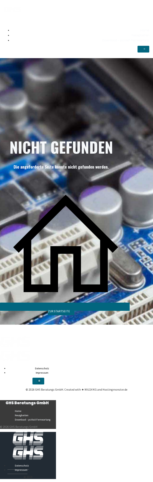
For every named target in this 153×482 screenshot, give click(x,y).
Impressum (42, 372)
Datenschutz (42, 368)
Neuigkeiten (140, 35)
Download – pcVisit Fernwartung (125, 40)
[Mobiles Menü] (143, 49)
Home (144, 30)
